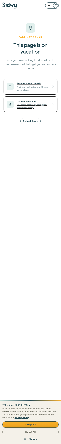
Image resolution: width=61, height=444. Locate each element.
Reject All (30, 432)
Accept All (30, 424)
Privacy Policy (22, 417)
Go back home (30, 121)
